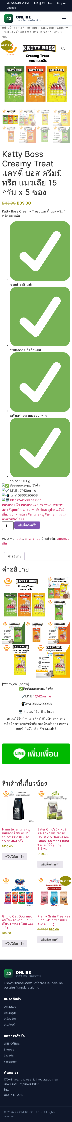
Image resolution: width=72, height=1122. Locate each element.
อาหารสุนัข (10, 1013)
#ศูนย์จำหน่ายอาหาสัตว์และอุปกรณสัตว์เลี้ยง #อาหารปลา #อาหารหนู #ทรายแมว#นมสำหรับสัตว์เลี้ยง (34, 514)
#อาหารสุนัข (11, 505)
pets (19, 28)
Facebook (10, 1062)
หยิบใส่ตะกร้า (27, 525)
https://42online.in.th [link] (25, 500)
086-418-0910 (14, 1095)
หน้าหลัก (7, 28)
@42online (43, 696)
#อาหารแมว (30, 505)
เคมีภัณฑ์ (9, 1025)
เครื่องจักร (10, 1019)
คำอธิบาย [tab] (14, 556)
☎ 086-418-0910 (18, 3)
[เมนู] (64, 18)
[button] (63, 48)
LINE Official (12, 1044)
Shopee (61, 3)
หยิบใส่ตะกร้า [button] (14, 856)
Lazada (11, 8)
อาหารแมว (32, 28)
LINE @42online (43, 3)
